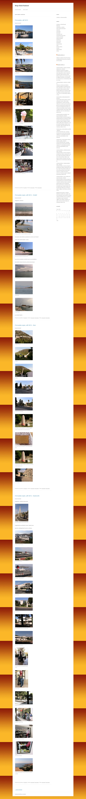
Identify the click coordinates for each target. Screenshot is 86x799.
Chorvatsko (32, 187)
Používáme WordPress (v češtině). (20, 794)
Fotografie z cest (59, 34)
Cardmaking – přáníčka (60, 27)
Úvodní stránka (18, 9)
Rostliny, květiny (59, 46)
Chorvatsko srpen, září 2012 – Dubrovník (27, 496)
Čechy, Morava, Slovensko (61, 28)
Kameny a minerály (59, 36)
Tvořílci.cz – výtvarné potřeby (61, 17)
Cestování (32, 317)
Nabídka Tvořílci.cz (60, 64)
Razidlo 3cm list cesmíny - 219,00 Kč (62, 192)
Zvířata (57, 50)
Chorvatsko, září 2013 (21, 20)
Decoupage (58, 32)
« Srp (57, 220)
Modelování (58, 39)
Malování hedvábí (59, 38)
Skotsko (57, 48)
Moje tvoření (58, 41)
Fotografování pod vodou (60, 35)
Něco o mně (25, 9)
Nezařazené (58, 42)
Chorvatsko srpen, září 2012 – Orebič (26, 195)
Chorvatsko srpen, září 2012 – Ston (25, 325)
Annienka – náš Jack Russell (61, 24)
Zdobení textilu (59, 49)
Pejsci (57, 45)
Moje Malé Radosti (22, 6)
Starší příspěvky (18, 789)
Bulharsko (58, 25)
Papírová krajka (59, 43)
